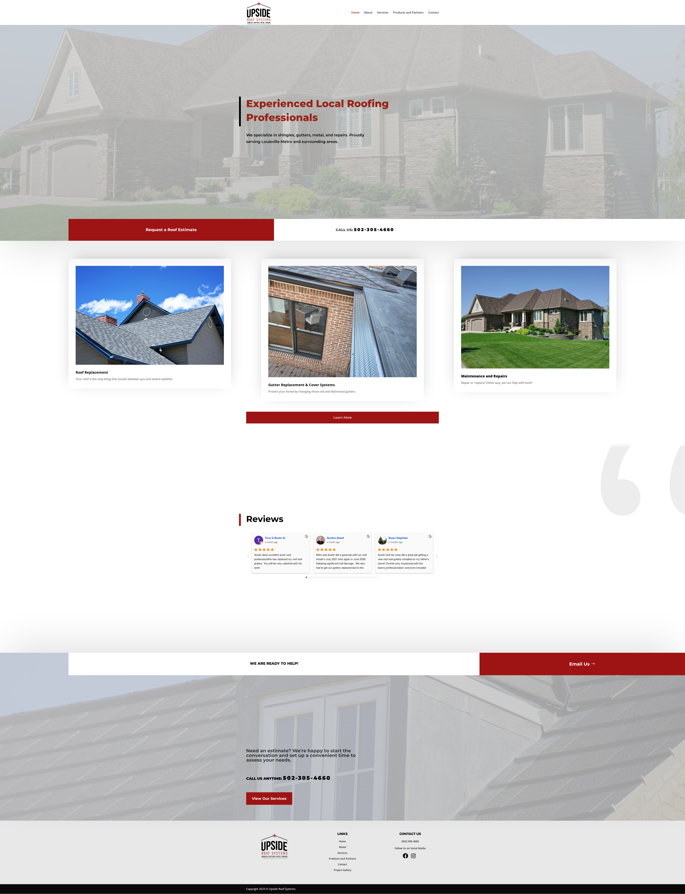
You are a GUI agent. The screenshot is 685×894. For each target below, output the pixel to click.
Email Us (579, 664)
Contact (433, 12)
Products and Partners (408, 12)
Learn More (342, 418)
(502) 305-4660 (410, 841)
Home (355, 12)
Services (382, 12)
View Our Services (269, 798)
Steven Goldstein (399, 538)
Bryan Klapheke (336, 538)
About (368, 12)
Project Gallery (342, 870)
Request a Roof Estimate (171, 229)
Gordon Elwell (273, 538)
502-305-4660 (374, 229)
